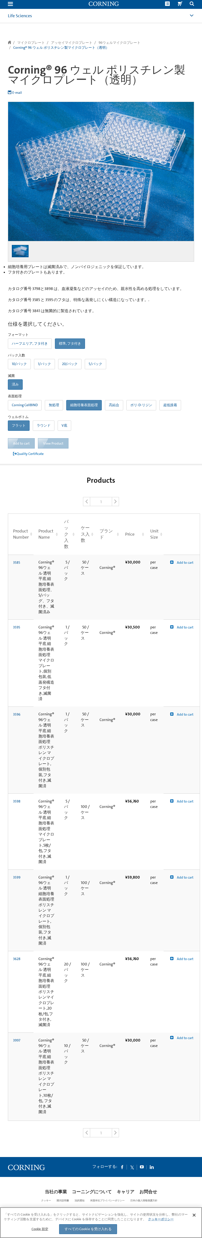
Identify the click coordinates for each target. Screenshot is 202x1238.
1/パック (44, 364)
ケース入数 (85, 534)
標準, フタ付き (70, 343)
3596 (16, 714)
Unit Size (154, 534)
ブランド (106, 534)
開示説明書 (63, 1200)
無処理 (54, 405)
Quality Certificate (30, 453)
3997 (16, 1040)
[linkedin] (151, 1167)
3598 (16, 801)
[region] (101, 1222)
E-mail (17, 92)
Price (130, 534)
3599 (16, 877)
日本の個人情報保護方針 (143, 1200)
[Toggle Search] (192, 4)
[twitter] (132, 1167)
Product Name (45, 534)
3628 (16, 959)
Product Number (21, 534)
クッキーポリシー (161, 1219)
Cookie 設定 (40, 1229)
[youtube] (142, 1167)
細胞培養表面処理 (84, 405)
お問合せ (148, 1191)
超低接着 (170, 405)
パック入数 (66, 534)
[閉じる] (194, 1215)
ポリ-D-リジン (141, 405)
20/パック (70, 364)
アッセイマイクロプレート (71, 42)
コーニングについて (92, 1191)
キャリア (126, 1191)
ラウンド (43, 425)
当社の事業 (56, 1191)
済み (15, 384)
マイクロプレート (31, 42)
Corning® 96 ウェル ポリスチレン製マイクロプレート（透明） (61, 47)
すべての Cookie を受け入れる (88, 1229)
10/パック (19, 364)
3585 (16, 562)
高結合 (114, 405)
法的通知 (79, 1200)
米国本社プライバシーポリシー (107, 1200)
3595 (16, 627)
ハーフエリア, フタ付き (30, 343)
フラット (19, 425)
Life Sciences (20, 16)
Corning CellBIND (25, 405)
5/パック (95, 364)
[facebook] (122, 1167)
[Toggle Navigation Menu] (10, 4)
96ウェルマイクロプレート (119, 42)
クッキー (46, 1200)
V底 (64, 425)
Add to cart (184, 562)
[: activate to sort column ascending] (182, 534)
